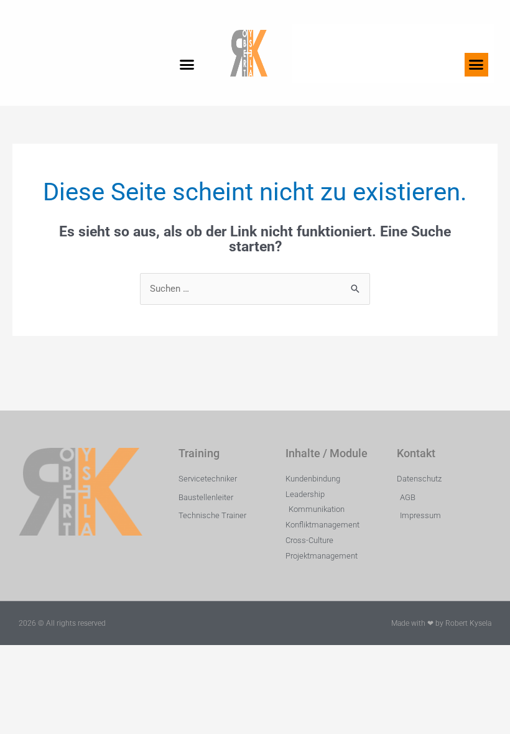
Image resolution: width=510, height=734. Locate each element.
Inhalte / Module (326, 453)
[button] (187, 65)
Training (199, 453)
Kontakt (416, 453)
